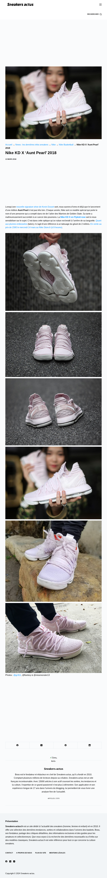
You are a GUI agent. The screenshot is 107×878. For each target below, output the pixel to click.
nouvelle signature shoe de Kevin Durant (35, 207)
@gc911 (17, 675)
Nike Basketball (66, 145)
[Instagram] (14, 861)
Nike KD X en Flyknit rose (73, 217)
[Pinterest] (66, 745)
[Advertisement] (53, 39)
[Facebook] (17, 745)
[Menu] (100, 4)
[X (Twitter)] (41, 745)
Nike (53, 145)
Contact (9, 853)
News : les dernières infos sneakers (31, 145)
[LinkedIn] (90, 745)
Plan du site (40, 853)
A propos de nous (24, 853)
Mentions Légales (57, 853)
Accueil (8, 145)
